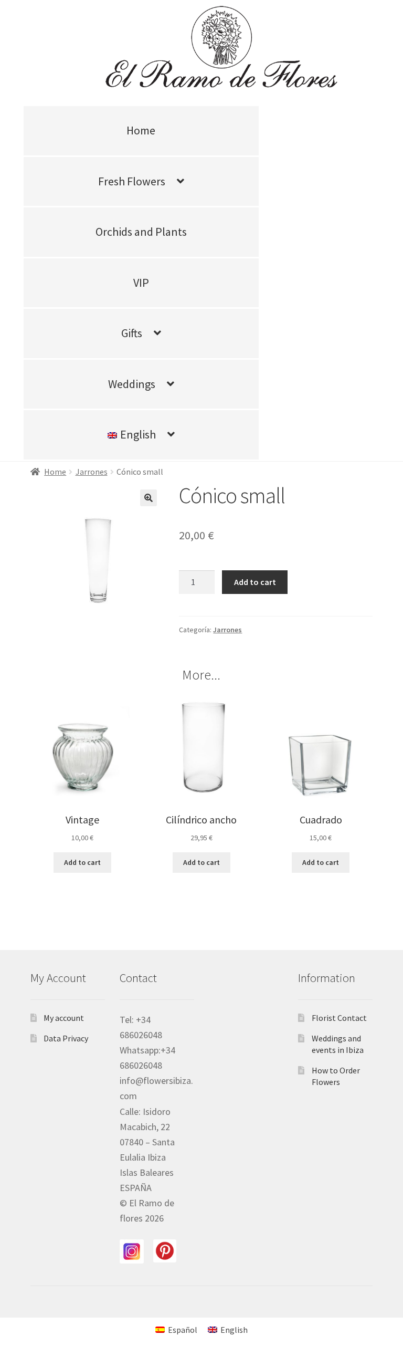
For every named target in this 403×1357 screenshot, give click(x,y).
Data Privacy (66, 1038)
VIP (141, 282)
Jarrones (92, 471)
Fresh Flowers (131, 181)
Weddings (131, 384)
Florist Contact (339, 1017)
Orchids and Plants (141, 231)
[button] (148, 497)
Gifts (131, 333)
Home (140, 130)
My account (64, 1017)
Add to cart (255, 582)
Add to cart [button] (82, 862)
